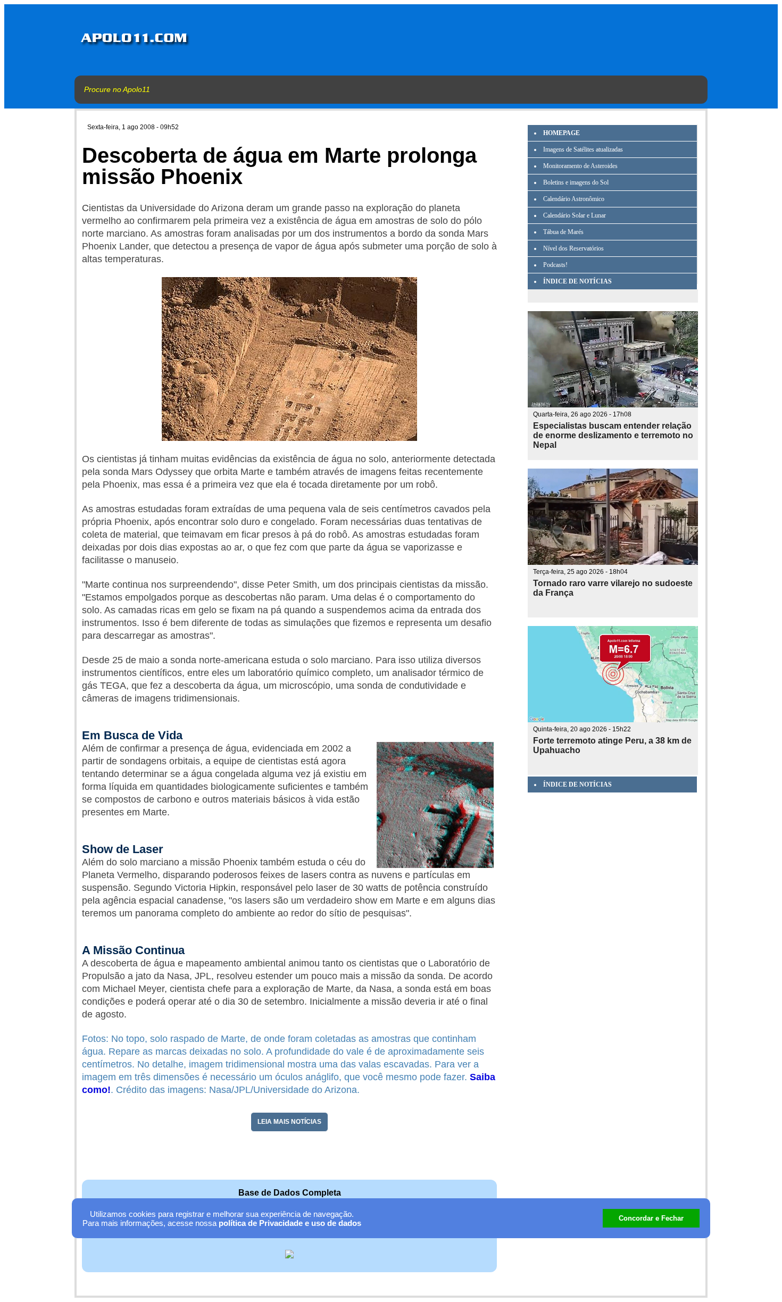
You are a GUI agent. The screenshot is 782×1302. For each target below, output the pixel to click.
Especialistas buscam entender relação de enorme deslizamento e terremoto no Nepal (613, 435)
